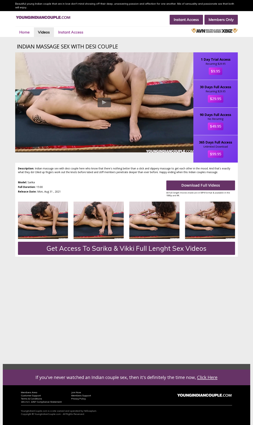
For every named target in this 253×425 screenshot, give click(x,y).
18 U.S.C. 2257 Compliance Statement (41, 401)
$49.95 (215, 126)
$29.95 (215, 98)
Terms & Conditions (31, 398)
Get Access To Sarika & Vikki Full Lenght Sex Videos (126, 248)
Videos (44, 32)
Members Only (221, 19)
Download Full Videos (200, 185)
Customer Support (31, 395)
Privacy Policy (78, 398)
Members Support (81, 395)
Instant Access (186, 19)
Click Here (207, 377)
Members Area (29, 392)
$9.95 (215, 71)
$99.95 (215, 153)
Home (24, 32)
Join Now (76, 392)
